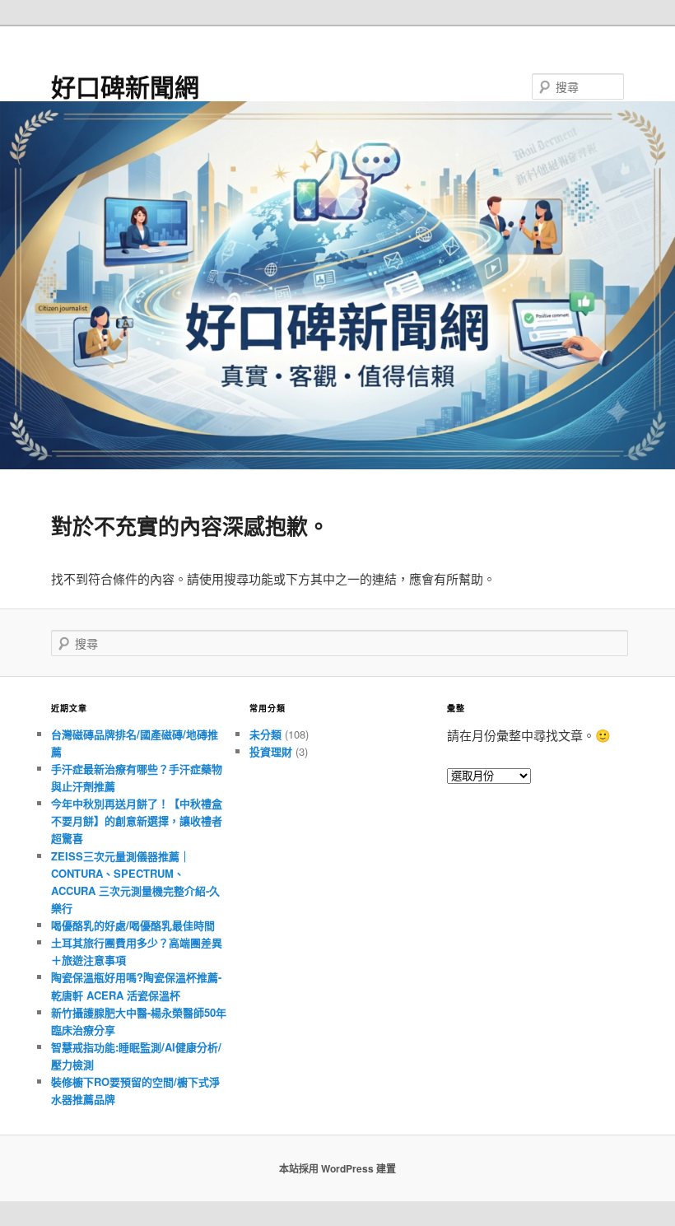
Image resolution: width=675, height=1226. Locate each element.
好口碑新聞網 (125, 86)
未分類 (265, 734)
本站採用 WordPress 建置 (337, 1168)
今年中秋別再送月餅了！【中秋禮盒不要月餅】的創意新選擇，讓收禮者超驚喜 (136, 820)
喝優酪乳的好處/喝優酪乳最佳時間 (133, 925)
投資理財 (270, 751)
